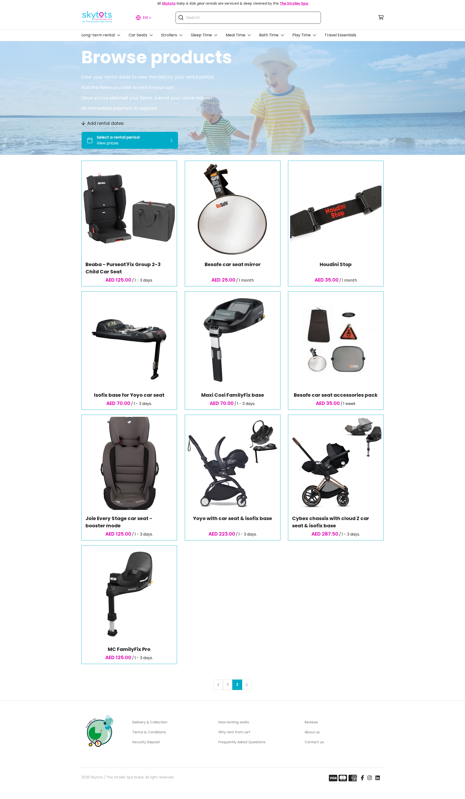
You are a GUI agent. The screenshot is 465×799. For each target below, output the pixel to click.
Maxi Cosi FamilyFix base (232, 395)
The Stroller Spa (294, 3)
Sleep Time (201, 35)
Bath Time (269, 35)
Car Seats (138, 35)
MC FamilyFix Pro (129, 649)
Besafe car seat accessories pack (336, 395)
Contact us (314, 742)
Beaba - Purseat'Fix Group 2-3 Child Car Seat (123, 268)
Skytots (169, 3)
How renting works (233, 722)
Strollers (169, 35)
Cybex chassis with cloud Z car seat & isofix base (330, 522)
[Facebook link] (362, 778)
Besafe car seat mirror (232, 264)
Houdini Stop (336, 264)
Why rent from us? (234, 732)
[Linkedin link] (377, 778)
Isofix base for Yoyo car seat (129, 395)
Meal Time (235, 35)
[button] (144, 17)
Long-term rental (98, 35)
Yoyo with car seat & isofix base (232, 518)
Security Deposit (146, 742)
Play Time (301, 35)
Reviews (311, 722)
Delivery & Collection (149, 722)
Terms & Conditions (149, 732)
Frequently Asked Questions (241, 742)
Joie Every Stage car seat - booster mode (118, 522)
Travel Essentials (340, 35)
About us (312, 732)
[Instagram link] (369, 778)
